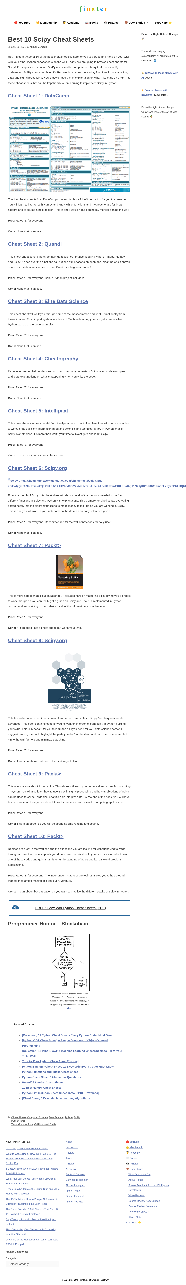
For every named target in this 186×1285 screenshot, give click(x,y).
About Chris (134, 1217)
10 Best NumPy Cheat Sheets (41, 1087)
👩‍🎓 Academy (71, 22)
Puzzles (70, 1163)
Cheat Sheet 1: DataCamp (38, 95)
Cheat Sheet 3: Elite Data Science (48, 301)
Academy (71, 1169)
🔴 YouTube (22, 22)
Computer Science (37, 1117)
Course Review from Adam (143, 1206)
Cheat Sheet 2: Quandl (35, 244)
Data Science (56, 1117)
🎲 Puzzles (111, 22)
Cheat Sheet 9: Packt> (34, 773)
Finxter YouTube (74, 1201)
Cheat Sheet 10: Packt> (36, 836)
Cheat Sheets (18, 1117)
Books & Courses (75, 1174)
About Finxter (135, 1179)
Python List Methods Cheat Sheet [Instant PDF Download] (60, 1092)
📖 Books (91, 22)
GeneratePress (117, 1280)
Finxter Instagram (75, 1185)
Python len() (18, 1121)
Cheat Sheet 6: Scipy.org (37, 468)
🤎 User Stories (134, 22)
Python (69, 1117)
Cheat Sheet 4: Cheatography (43, 358)
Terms (69, 1158)
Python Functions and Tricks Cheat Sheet (50, 1071)
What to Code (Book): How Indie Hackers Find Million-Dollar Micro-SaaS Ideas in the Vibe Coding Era (31, 1159)
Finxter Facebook (75, 1196)
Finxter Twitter (73, 1190)
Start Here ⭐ (163, 22)
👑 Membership (46, 22)
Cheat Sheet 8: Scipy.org (37, 640)
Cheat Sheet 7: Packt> (34, 545)
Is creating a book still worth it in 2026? (27, 1148)
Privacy (70, 1152)
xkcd (69, 1008)
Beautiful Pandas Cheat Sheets (43, 1082)
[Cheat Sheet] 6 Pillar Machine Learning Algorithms (56, 1098)
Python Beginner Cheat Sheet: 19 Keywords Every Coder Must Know (68, 1066)
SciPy (77, 1117)
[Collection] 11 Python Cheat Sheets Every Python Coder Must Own (67, 1035)
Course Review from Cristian (144, 1201)
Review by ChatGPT (139, 1211)
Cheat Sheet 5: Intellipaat (38, 410)
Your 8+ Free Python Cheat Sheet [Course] (50, 1061)
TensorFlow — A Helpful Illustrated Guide (33, 1124)
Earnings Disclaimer (77, 1179)
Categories (12, 1258)
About (69, 1141)
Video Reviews (136, 1195)
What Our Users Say (139, 1174)
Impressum (72, 1147)
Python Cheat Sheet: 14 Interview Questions (51, 1077)
